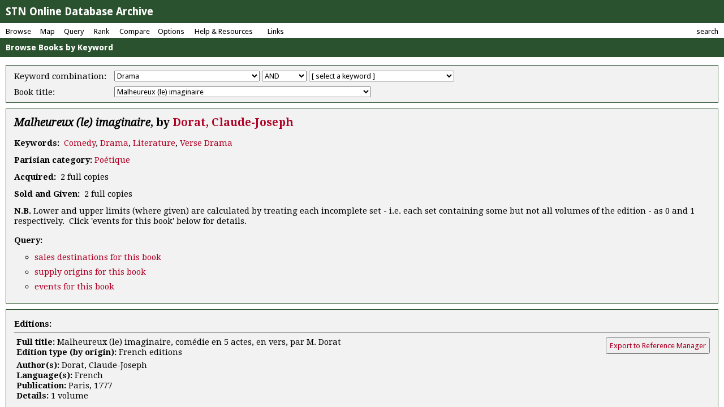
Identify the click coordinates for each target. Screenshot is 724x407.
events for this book (74, 287)
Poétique (112, 160)
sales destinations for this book (98, 257)
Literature (154, 143)
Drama (114, 143)
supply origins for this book (90, 272)
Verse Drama (206, 143)
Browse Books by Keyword (59, 47)
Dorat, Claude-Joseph (233, 122)
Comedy (80, 143)
